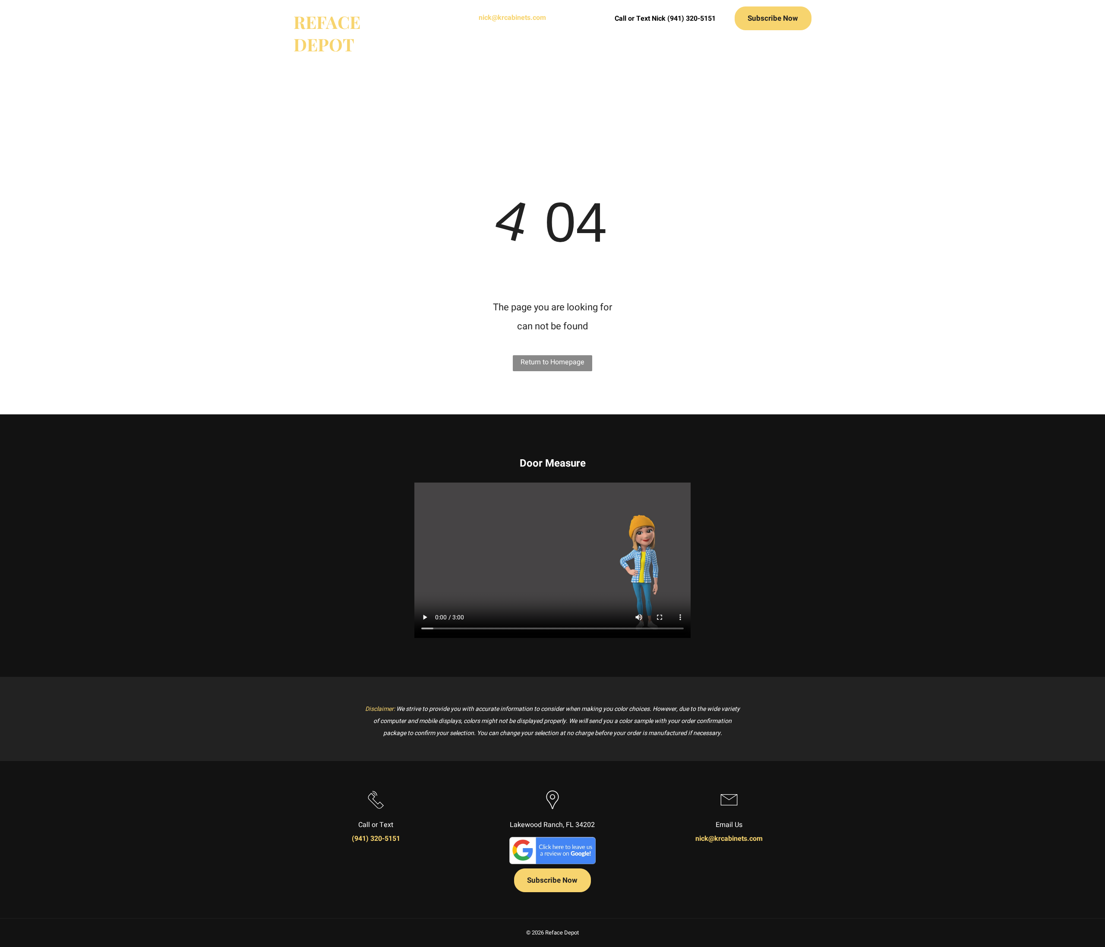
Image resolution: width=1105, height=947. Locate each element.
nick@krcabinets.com (512, 18)
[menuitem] (417, 49)
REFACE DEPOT (327, 33)
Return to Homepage (552, 362)
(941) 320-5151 (376, 838)
